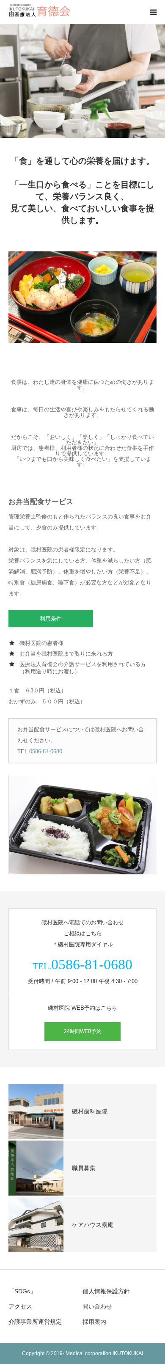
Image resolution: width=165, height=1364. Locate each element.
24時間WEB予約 (83, 1031)
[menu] (153, 12)
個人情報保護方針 (106, 1291)
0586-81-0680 (45, 751)
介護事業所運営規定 (35, 1321)
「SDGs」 (22, 1291)
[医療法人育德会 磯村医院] (40, 12)
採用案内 (94, 1321)
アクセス (20, 1306)
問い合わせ (97, 1306)
